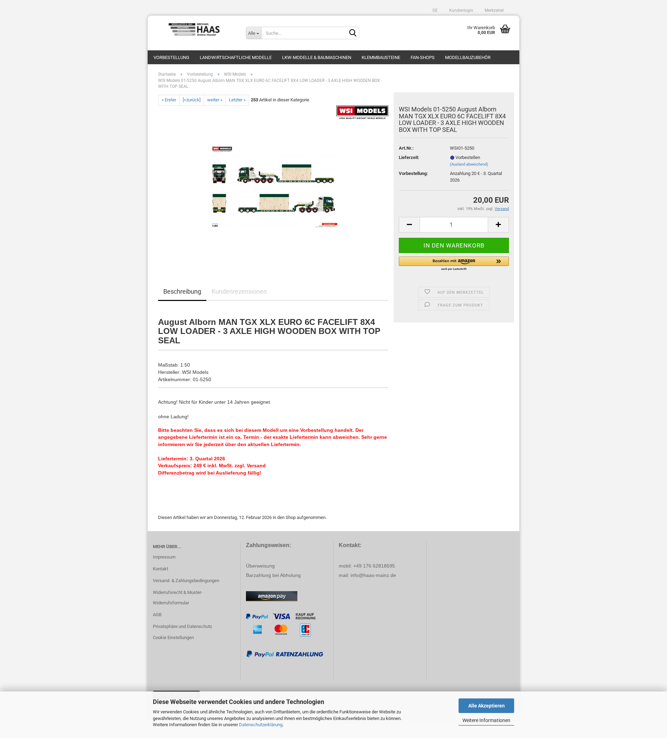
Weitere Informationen (486, 720)
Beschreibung (182, 291)
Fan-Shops (423, 57)
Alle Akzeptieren (486, 705)
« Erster (169, 99)
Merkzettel (494, 10)
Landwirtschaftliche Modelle (236, 57)
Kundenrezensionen (239, 291)
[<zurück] (191, 99)
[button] (454, 264)
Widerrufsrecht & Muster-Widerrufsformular (178, 597)
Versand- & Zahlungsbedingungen (186, 580)
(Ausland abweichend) (469, 164)
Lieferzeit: (409, 157)
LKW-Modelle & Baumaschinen (316, 57)
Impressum (164, 557)
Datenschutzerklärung (260, 724)
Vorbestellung (171, 57)
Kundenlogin (460, 10)
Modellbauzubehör (468, 57)
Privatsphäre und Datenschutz (182, 626)
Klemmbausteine (381, 57)
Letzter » (237, 99)
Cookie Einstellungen (173, 637)
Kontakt (160, 568)
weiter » (214, 99)
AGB (157, 614)
